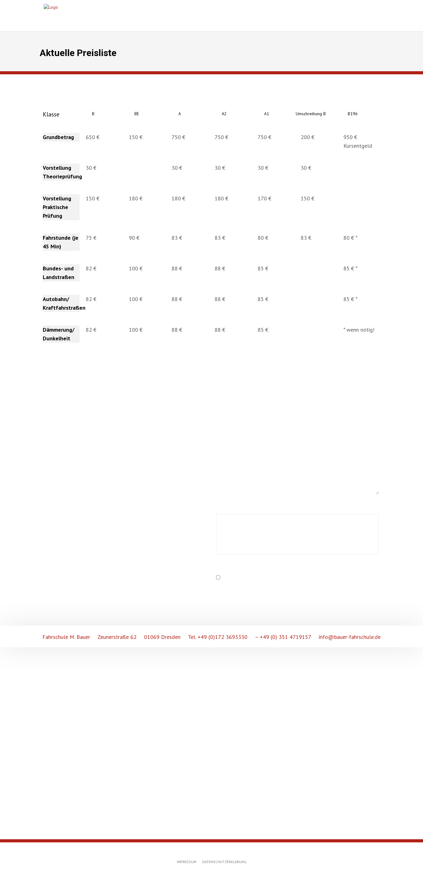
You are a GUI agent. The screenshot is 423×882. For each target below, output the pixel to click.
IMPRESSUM (186, 861)
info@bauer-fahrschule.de (350, 636)
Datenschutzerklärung (270, 577)
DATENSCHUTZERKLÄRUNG (224, 861)
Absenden (247, 597)
